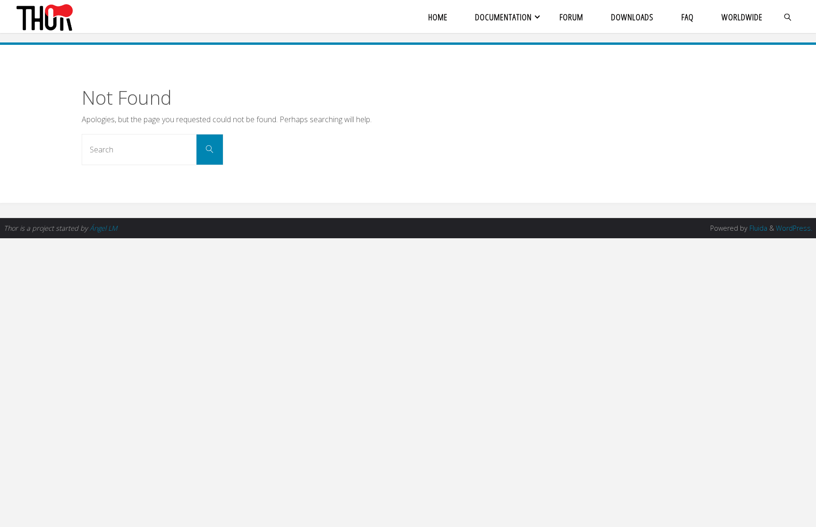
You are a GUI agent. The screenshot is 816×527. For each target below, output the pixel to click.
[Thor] (45, 16)
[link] (787, 16)
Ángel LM (103, 228)
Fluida (757, 228)
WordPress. (794, 228)
